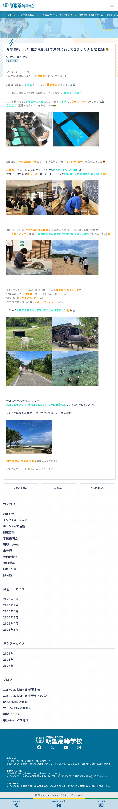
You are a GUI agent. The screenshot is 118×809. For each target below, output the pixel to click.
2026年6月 (10, 611)
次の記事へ (96, 488)
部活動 (7, 575)
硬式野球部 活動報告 (17, 702)
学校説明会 (10, 538)
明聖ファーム (11, 544)
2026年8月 (10, 599)
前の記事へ (22, 488)
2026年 (8, 653)
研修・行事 (12, 60)
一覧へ (57, 488)
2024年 (8, 666)
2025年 (8, 659)
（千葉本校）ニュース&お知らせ (56, 15)
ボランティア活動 (14, 526)
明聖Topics (11, 714)
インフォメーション (15, 520)
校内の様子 (10, 557)
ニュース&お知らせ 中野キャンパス (25, 696)
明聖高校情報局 (26, 15)
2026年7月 (10, 605)
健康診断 (9, 532)
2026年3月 (10, 629)
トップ (9, 15)
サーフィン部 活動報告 (17, 708)
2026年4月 (10, 623)
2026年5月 (10, 617)
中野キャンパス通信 (16, 720)
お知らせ (8, 514)
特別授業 (9, 563)
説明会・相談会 (59, 801)
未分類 (7, 550)
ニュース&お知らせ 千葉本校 (21, 689)
